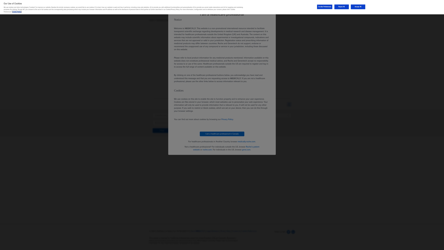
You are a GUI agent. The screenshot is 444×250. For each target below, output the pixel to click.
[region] (222, 7)
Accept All (358, 6)
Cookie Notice (16, 12)
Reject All (341, 6)
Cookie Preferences (324, 6)
